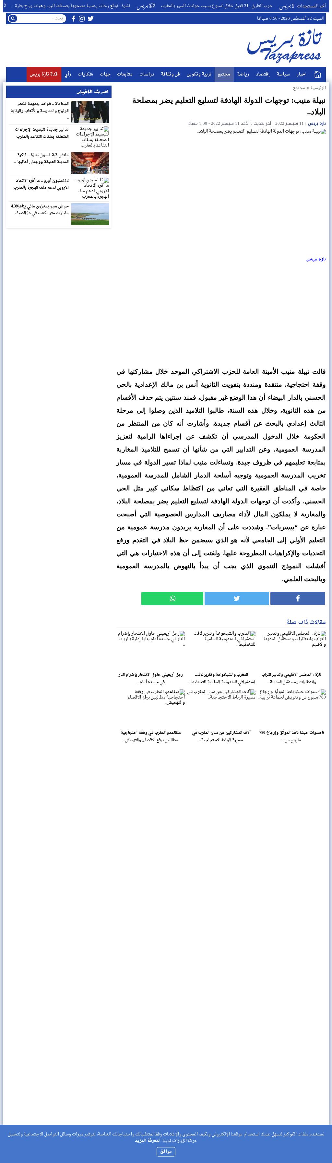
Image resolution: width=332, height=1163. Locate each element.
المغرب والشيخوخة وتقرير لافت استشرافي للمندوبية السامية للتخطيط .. (221, 678)
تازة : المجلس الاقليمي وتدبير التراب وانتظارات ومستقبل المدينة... (291, 678)
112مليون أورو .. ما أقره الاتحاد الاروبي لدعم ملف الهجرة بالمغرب (41, 184)
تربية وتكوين (199, 74)
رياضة (243, 74)
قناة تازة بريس (44, 74)
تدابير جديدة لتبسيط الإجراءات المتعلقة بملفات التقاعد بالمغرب (42, 133)
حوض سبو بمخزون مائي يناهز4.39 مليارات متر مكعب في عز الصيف (40, 210)
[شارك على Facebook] (298, 598)
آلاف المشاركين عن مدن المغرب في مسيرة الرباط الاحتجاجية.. (221, 736)
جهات (105, 74)
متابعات (125, 74)
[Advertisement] (221, 314)
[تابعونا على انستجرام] (81, 19)
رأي (68, 74)
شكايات (85, 74)
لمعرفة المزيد (147, 1141)
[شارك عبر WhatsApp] (172, 598)
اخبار (301, 74)
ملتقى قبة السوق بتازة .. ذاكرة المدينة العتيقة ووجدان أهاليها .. (41, 159)
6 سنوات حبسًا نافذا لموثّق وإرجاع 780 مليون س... (291, 736)
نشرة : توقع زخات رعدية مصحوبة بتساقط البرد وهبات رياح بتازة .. (87, 6)
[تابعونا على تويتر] (90, 19)
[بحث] (13, 18)
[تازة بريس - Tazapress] (285, 45)
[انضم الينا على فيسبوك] (73, 19)
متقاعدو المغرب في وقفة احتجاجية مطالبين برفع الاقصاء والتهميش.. (151, 736)
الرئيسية (318, 74)
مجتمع (224, 74)
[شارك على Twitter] (236, 598)
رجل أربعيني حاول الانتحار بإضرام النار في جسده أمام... (151, 678)
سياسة (283, 74)
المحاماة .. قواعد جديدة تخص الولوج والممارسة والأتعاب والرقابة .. (39, 111)
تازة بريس (317, 123)
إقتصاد (263, 74)
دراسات (146, 74)
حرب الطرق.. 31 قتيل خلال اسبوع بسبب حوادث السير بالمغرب (233, 6)
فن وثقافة (170, 74)
